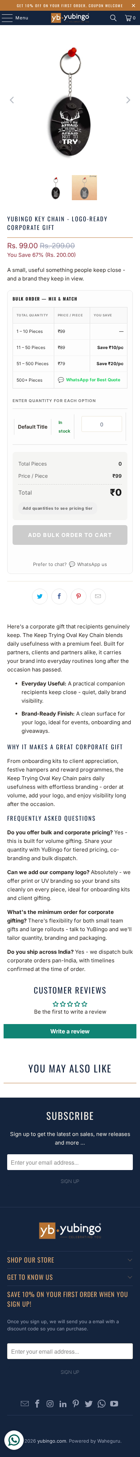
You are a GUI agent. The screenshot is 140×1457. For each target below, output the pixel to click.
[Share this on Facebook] (59, 596)
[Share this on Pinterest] (79, 596)
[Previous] (12, 100)
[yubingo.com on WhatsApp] (101, 1404)
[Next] (127, 100)
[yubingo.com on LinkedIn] (63, 1404)
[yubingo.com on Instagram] (50, 1404)
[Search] (113, 18)
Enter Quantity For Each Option (54, 400)
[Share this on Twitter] (40, 596)
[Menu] (3, 18)
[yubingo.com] (70, 18)
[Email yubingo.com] (24, 1404)
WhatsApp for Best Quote (89, 380)
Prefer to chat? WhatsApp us (70, 564)
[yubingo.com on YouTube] (114, 1404)
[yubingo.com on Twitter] (89, 1404)
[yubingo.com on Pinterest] (76, 1404)
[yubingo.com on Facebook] (37, 1404)
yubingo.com (51, 1441)
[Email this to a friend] (98, 596)
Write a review (70, 1031)
